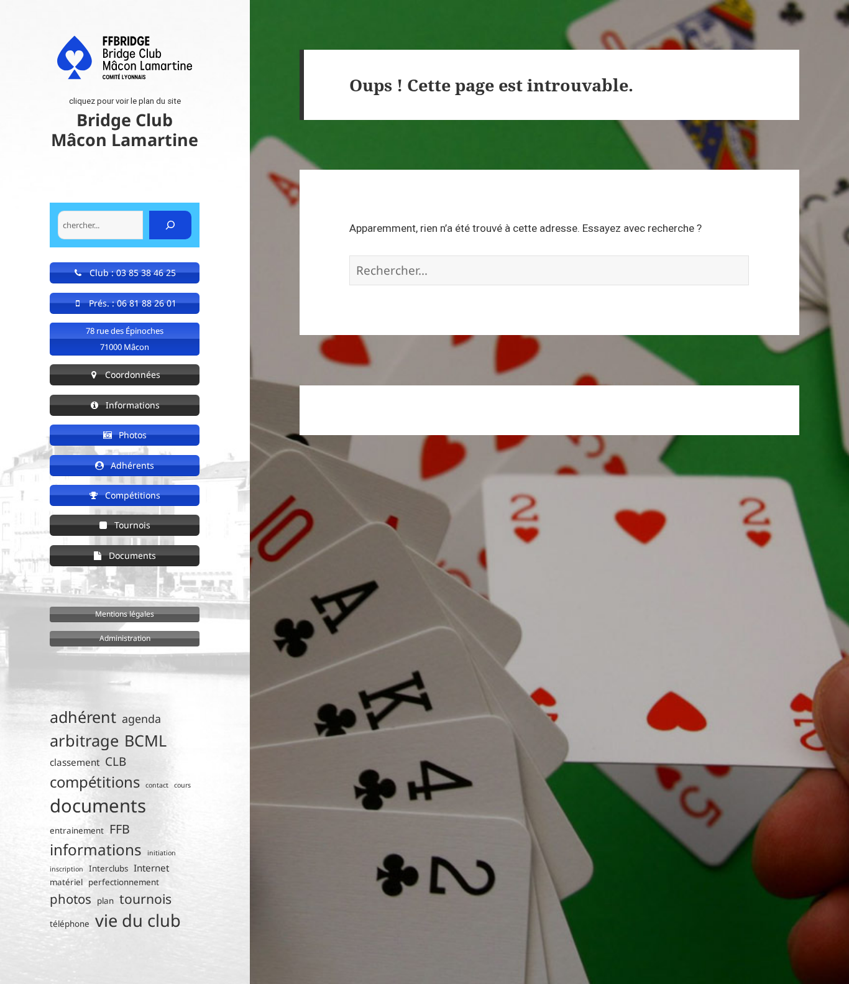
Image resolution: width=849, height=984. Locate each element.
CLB (115, 761)
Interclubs (108, 868)
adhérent (83, 716)
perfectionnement (123, 882)
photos (70, 899)
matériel (66, 882)
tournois (145, 899)
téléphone (69, 923)
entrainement (77, 830)
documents (98, 805)
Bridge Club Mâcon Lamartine (124, 129)
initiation (161, 852)
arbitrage (84, 740)
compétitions (95, 781)
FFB (119, 829)
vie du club (138, 920)
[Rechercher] (170, 225)
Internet (151, 868)
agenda (141, 718)
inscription (66, 869)
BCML (145, 740)
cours (182, 785)
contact (156, 785)
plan (105, 900)
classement (74, 762)
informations (96, 849)
